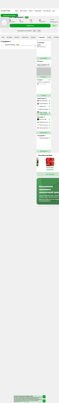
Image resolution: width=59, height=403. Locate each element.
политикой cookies (25, 401)
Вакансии (17, 37)
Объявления (37, 11)
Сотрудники (42, 37)
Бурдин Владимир (10, 44)
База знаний (23, 11)
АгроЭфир (10, 37)
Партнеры (34, 37)
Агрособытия (47, 11)
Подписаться (30, 25)
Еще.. (53, 11)
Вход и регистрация (9, 15)
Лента (16, 11)
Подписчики (25, 37)
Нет (39, 30)
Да (35, 30)
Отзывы (49, 37)
